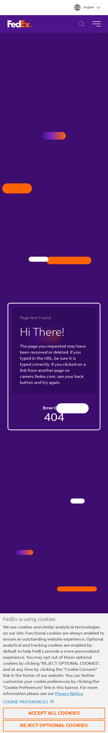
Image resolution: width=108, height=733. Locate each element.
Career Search (80, 24)
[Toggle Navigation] (96, 23)
